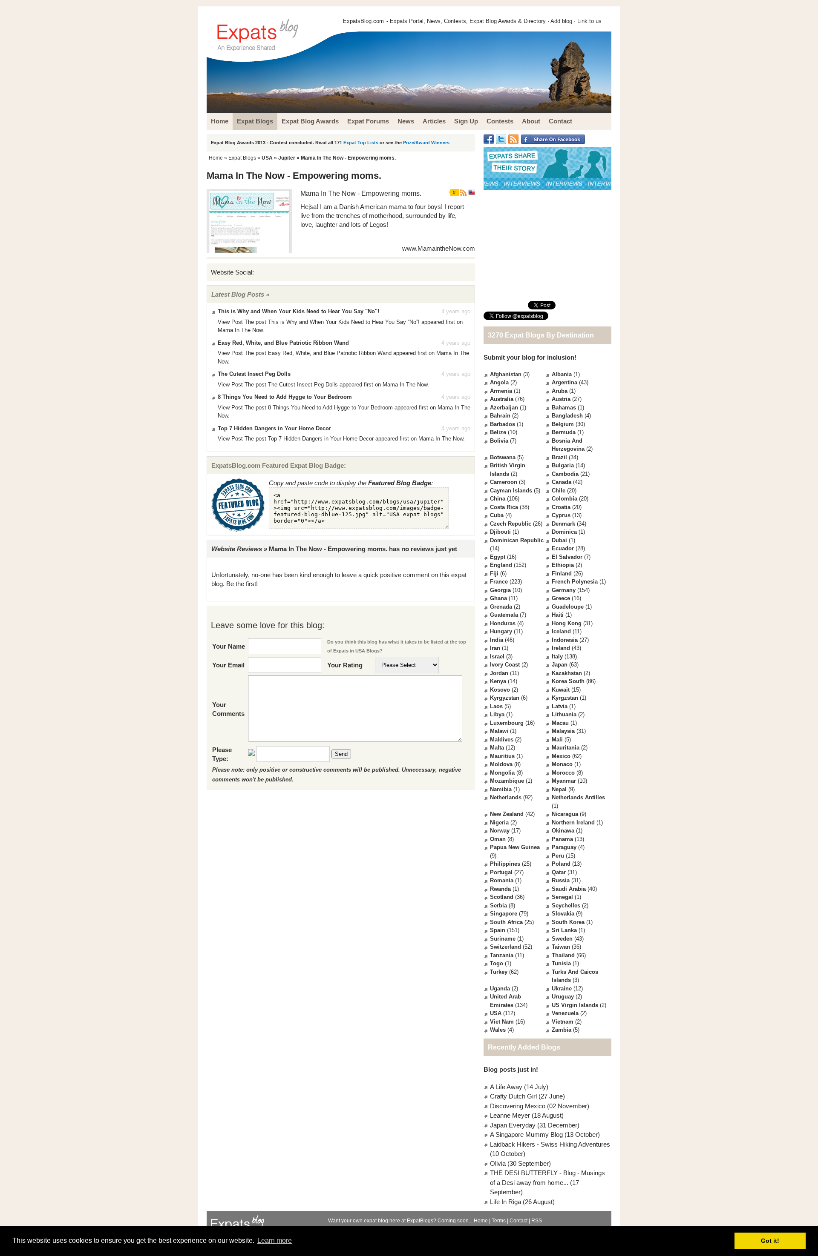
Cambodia (565, 474)
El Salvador (567, 557)
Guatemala (504, 615)
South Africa (506, 922)
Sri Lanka (564, 930)
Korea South (568, 681)
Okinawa (563, 830)
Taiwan (561, 947)
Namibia (501, 789)
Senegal (562, 897)
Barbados (502, 424)
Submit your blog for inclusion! (530, 357)
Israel (497, 656)
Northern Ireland (573, 822)
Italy (557, 656)
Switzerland (505, 947)
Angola (499, 382)
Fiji (494, 573)
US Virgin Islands (575, 1005)
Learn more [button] (274, 1240)
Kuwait (561, 690)
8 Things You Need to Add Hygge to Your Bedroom (285, 397)
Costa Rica (504, 507)
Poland (561, 864)
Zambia (561, 1030)
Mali (557, 739)
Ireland (561, 648)
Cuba (497, 515)
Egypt (497, 557)
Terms (499, 1221)
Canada (561, 482)
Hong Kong (567, 623)
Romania (501, 880)
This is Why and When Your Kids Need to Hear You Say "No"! (298, 311)
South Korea (568, 922)
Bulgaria (563, 465)
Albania (562, 374)
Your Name (228, 646)
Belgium (563, 424)
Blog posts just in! (511, 1069)
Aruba (559, 391)
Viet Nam (502, 1022)
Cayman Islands (511, 490)
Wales (498, 1030)
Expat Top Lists (360, 142)
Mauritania (565, 747)
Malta (497, 747)
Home (216, 158)
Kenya (498, 681)
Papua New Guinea (515, 847)
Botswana (503, 457)
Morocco (563, 773)
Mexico (561, 756)
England (501, 565)
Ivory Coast (505, 664)
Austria (561, 399)
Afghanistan (505, 374)
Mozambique (507, 781)
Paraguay (564, 847)
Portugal (501, 872)
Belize (498, 432)
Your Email (228, 665)
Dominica (564, 532)
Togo (496, 963)
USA (267, 158)
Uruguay (563, 996)
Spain (497, 930)
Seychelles (566, 905)
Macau (560, 723)
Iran (495, 648)
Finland (562, 573)
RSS (536, 1221)
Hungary (501, 631)
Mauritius (502, 756)
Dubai (559, 540)
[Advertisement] (547, 245)
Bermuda (564, 432)
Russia (561, 880)
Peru (558, 856)
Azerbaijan (504, 407)
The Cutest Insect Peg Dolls (254, 374)
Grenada (501, 607)
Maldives (501, 739)
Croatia (561, 507)
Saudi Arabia (569, 889)
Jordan (499, 673)
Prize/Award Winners (426, 142)
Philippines (505, 864)
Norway (500, 830)
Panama (562, 839)
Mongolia (502, 773)
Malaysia (563, 731)
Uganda (500, 988)
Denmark (563, 524)
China (497, 498)
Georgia (500, 590)
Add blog (561, 21)
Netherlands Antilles (578, 797)
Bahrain (500, 415)
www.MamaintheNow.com (438, 248)
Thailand (563, 955)
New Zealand (507, 814)
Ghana (498, 598)
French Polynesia (575, 581)
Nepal (559, 789)
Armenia (501, 391)
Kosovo (500, 690)
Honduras (503, 623)
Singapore (503, 913)
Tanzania (501, 955)
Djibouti (500, 532)
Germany (564, 590)
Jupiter (286, 158)
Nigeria (499, 822)
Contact (518, 1221)
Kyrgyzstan (504, 698)
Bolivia (499, 441)
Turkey (498, 972)
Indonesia (565, 640)
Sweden (562, 939)
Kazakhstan (567, 673)
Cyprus (561, 515)
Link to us (589, 21)
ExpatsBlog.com (363, 21)
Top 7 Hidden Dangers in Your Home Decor (274, 428)
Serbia (498, 905)
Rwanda (500, 889)
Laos (496, 706)
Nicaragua (565, 814)
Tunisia (561, 963)
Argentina (564, 382)
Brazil (559, 457)
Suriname (503, 939)
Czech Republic (510, 524)
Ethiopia (563, 565)
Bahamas (564, 407)
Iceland (561, 631)
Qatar (559, 872)
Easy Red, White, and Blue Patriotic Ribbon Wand (283, 343)
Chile (558, 490)
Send (341, 754)
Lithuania (564, 714)
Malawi (499, 731)
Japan (559, 664)
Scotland (501, 897)
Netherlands (505, 797)
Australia (501, 399)
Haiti (558, 615)
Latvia (559, 706)
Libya (497, 714)
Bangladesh (567, 415)
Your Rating (345, 665)
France (499, 581)
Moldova (501, 764)
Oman (498, 839)
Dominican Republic (517, 540)
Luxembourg (507, 723)
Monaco (562, 764)
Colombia (564, 498)
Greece (561, 598)
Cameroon (503, 482)
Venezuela (565, 1013)
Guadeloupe (568, 607)
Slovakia (563, 913)
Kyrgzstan (565, 698)
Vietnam (562, 1022)
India (496, 640)
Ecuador (563, 548)
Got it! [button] (770, 1240)
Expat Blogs (242, 158)
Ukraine (562, 988)
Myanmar (564, 781)
